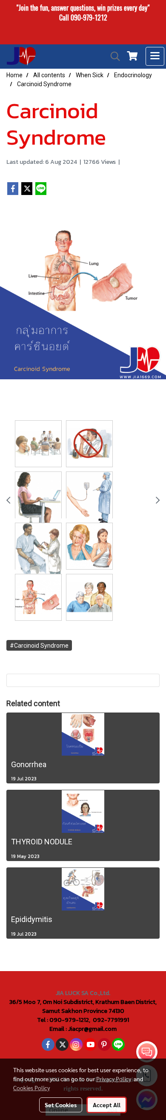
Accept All (106, 1104)
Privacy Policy (113, 1078)
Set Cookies (61, 1104)
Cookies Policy (31, 1087)
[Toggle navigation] (155, 56)
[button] (112, 56)
